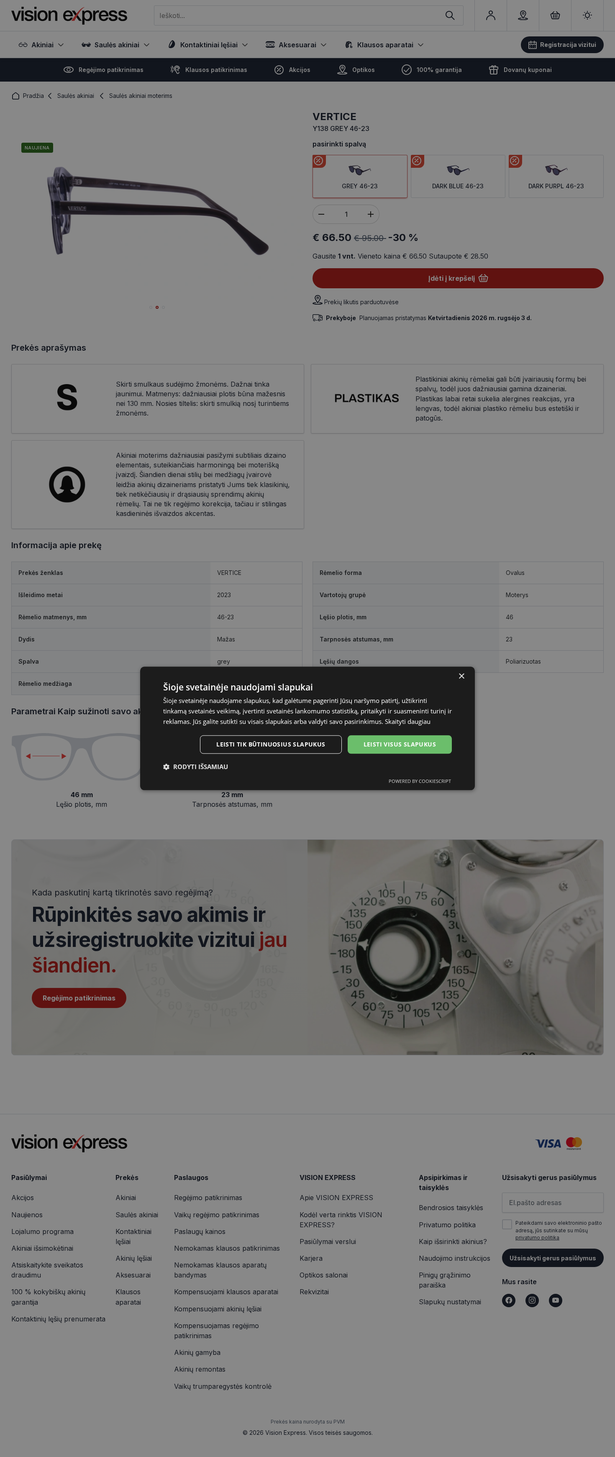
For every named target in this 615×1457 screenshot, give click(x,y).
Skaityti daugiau (407, 721)
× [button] (461, 676)
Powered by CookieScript (420, 781)
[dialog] (307, 728)
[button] (195, 767)
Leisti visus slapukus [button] (400, 744)
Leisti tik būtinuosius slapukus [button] (270, 744)
